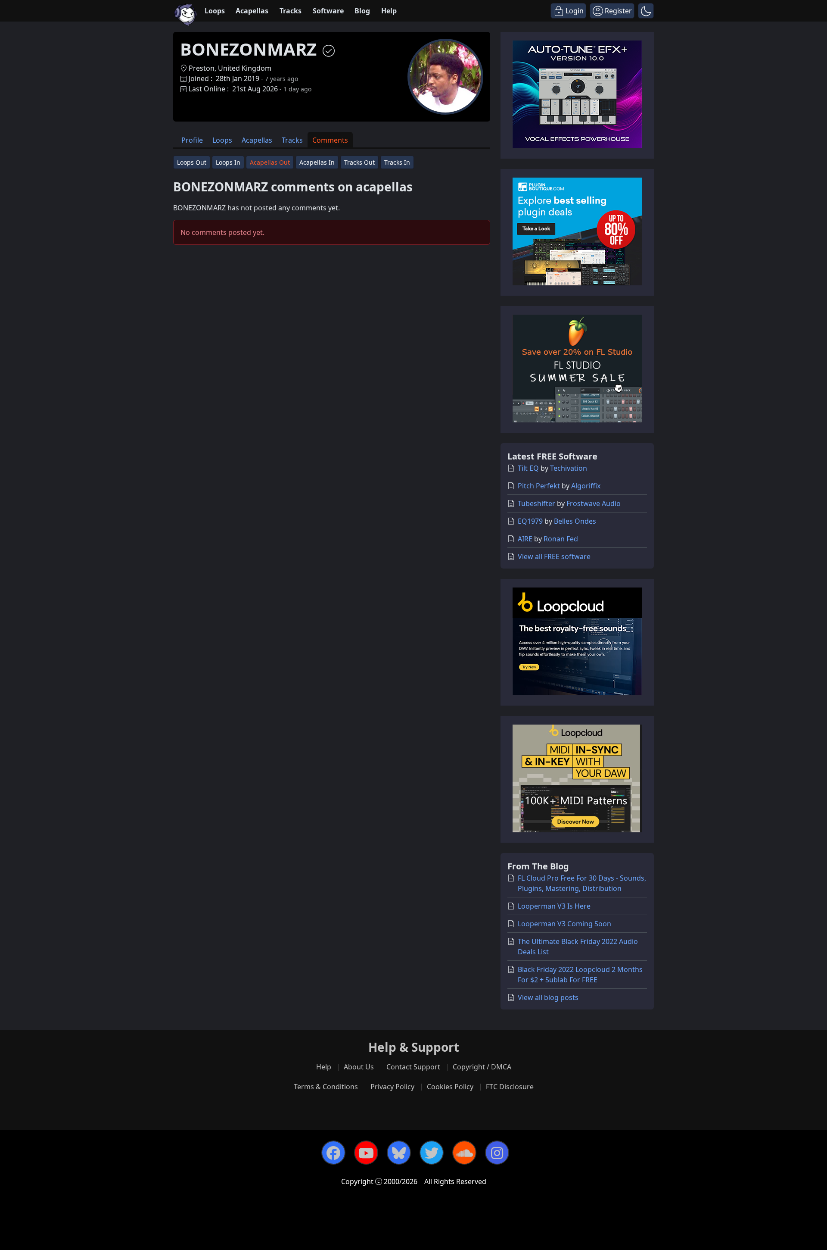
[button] (646, 11)
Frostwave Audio (593, 503)
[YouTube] (366, 1153)
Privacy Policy (392, 1086)
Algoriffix (585, 486)
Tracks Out (359, 162)
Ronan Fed (561, 539)
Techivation (568, 468)
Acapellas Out (270, 162)
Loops (215, 11)
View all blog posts (548, 997)
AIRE (525, 539)
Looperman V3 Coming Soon (564, 923)
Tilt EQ (528, 468)
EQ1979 (530, 521)
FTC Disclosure (510, 1086)
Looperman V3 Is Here (554, 906)
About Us (359, 1067)
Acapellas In (317, 162)
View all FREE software (554, 556)
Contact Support (413, 1067)
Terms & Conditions (326, 1086)
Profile (192, 140)
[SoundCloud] (464, 1153)
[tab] (192, 140)
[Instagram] (497, 1153)
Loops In (228, 162)
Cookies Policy (450, 1086)
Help (389, 11)
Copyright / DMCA (482, 1067)
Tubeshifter (536, 503)
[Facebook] (333, 1153)
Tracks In (397, 162)
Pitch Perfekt (539, 486)
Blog (362, 11)
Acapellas (252, 11)
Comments (330, 140)
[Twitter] (432, 1153)
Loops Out (191, 162)
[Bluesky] (399, 1153)
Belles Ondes (575, 521)
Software (328, 11)
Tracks (291, 11)
